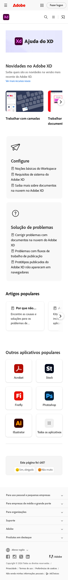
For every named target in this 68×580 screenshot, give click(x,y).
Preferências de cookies (46, 568)
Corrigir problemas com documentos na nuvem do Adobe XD (34, 240)
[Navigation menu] (5, 5)
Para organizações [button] (16, 512)
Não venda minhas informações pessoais (25, 573)
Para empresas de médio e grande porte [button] (28, 503)
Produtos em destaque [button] (19, 537)
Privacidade (11, 568)
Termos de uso (26, 568)
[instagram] (14, 557)
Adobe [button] (9, 529)
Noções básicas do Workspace (35, 168)
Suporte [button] (10, 520)
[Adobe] (19, 5)
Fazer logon (56, 5)
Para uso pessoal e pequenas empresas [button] (28, 495)
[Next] (60, 102)
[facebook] (8, 557)
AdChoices (54, 573)
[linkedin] (28, 557)
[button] (42, 5)
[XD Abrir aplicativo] (63, 17)
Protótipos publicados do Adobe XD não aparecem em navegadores (31, 267)
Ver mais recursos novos (18, 81)
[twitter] (21, 557)
